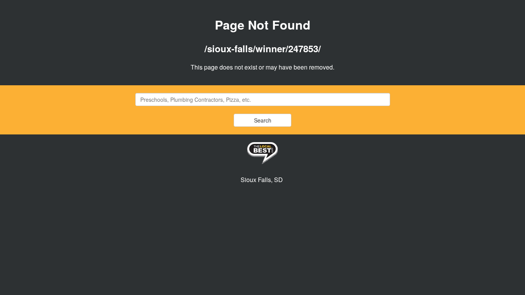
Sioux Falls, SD (262, 179)
